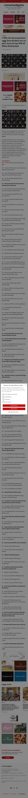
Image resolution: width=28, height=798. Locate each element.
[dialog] (14, 398)
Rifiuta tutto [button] (14, 408)
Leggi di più (9, 391)
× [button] (25, 384)
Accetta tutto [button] (14, 405)
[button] (14, 412)
